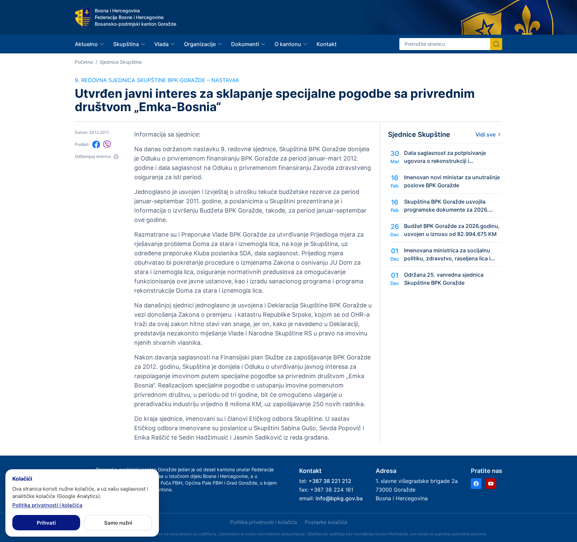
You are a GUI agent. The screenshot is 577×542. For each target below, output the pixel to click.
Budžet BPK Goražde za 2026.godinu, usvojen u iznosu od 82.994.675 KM (452, 230)
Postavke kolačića (326, 522)
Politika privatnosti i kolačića (263, 522)
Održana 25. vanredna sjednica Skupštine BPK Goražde (444, 278)
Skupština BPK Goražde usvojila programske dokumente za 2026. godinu (446, 206)
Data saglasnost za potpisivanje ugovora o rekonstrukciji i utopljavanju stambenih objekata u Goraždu (448, 157)
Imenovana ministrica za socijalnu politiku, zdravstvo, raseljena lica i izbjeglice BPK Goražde (447, 254)
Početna (84, 62)
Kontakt (327, 44)
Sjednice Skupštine (121, 62)
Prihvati (46, 523)
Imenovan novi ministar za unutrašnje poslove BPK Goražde (452, 181)
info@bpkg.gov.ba (339, 498)
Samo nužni (118, 523)
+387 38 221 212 (330, 481)
